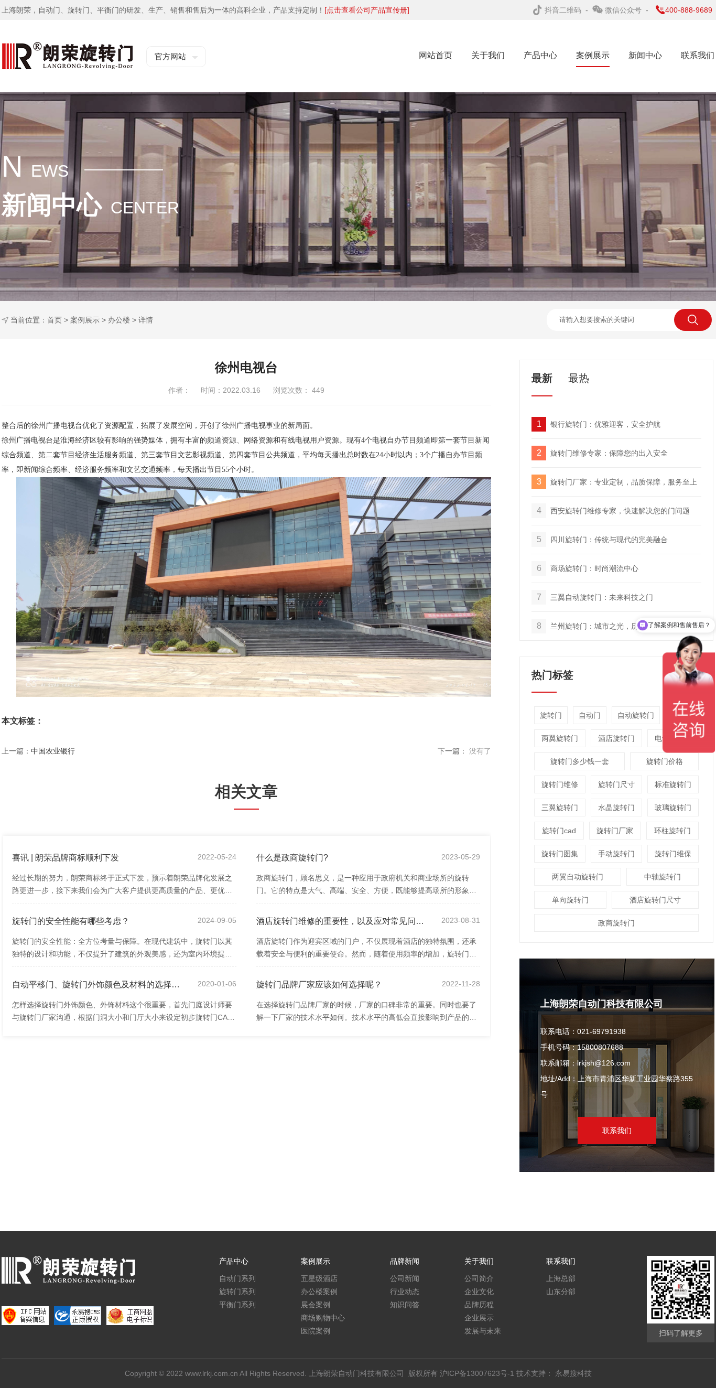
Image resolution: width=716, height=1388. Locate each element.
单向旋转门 (570, 900)
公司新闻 (404, 1278)
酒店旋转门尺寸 (655, 900)
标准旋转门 (673, 784)
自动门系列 (237, 1278)
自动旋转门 (635, 715)
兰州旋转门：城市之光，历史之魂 (599, 625)
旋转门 (551, 715)
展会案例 (315, 1304)
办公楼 (119, 320)
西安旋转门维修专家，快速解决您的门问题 (613, 510)
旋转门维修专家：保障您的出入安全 (602, 452)
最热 (578, 378)
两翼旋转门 (559, 738)
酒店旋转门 (616, 738)
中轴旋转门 (662, 877)
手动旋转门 (616, 853)
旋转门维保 (673, 853)
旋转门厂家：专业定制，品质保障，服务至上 (617, 481)
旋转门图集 (559, 853)
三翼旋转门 (559, 807)
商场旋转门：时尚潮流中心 (588, 568)
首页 (54, 320)
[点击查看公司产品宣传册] (366, 10)
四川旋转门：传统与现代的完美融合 (602, 539)
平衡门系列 (237, 1304)
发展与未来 (482, 1331)
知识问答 (404, 1304)
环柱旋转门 (672, 830)
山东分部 (561, 1291)
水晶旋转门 (616, 807)
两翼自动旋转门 (577, 877)
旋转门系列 (237, 1291)
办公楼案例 (319, 1291)
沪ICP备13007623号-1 (478, 1373)
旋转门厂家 (614, 830)
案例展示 (85, 320)
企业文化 (479, 1291)
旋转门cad (559, 830)
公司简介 (479, 1278)
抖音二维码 (564, 10)
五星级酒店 (319, 1278)
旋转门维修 (559, 784)
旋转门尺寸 (616, 784)
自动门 (590, 715)
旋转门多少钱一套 (579, 761)
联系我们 (617, 1130)
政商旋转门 (616, 923)
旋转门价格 (664, 761)
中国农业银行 (53, 751)
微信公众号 (624, 10)
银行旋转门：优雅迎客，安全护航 (599, 423)
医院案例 (315, 1331)
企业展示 (479, 1318)
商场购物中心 (323, 1318)
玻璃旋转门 (673, 807)
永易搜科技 (573, 1373)
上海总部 (561, 1278)
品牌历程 (479, 1304)
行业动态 (404, 1291)
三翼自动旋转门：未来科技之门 (595, 597)
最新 (541, 378)
